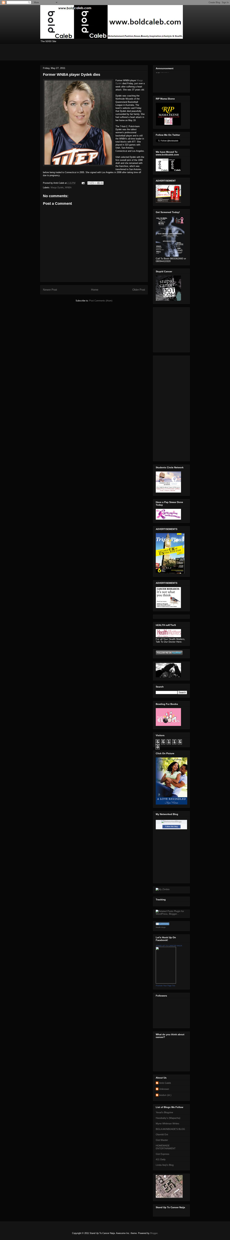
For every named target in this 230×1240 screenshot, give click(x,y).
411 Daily (161, 1159)
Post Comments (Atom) (100, 300)
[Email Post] (82, 183)
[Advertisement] (101, 51)
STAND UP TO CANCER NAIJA (169, 946)
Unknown (164, 1089)
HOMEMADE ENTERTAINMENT (166, 1147)
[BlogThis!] (92, 183)
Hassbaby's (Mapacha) (168, 1118)
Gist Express (162, 1154)
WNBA (68, 187)
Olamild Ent (162, 1134)
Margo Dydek (57, 187)
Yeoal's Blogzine (164, 1112)
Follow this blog (171, 826)
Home (94, 289)
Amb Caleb (165, 1083)
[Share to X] (95, 183)
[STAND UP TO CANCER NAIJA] (166, 982)
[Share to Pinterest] (102, 183)
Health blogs (161, 927)
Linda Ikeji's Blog (165, 1165)
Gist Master (162, 1140)
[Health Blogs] (162, 924)
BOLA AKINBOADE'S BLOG (170, 1129)
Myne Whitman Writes (167, 1123)
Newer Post (50, 289)
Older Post (138, 289)
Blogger (153, 1233)
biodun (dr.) (165, 1095)
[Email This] (89, 183)
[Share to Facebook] (98, 183)
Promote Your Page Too (165, 986)
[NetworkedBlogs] (171, 821)
